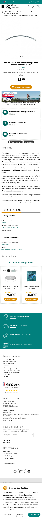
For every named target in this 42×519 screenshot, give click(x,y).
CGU (8, 374)
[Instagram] (20, 471)
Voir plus (7, 147)
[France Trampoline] (14, 6)
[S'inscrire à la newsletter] (32, 435)
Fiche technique (16, 142)
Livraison (6, 366)
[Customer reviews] (11, 384)
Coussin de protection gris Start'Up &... (10, 287)
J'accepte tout (34, 515)
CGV (4, 374)
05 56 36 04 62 (8, 410)
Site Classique (10, 464)
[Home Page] (3, 12)
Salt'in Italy (8, 456)
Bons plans (6, 442)
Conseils (5, 376)
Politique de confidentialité (11, 372)
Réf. (18, 69)
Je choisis (20, 515)
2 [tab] (22, 56)
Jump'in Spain (9, 458)
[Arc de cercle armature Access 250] (21, 38)
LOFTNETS (8, 451)
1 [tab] (20, 56)
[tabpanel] (21, 38)
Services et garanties (9, 361)
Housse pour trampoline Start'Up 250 (31, 287)
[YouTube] (29, 471)
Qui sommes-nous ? (9, 359)
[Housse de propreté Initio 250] (31, 276)
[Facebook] (15, 471)
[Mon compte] (34, 6)
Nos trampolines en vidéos (11, 370)
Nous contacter (7, 420)
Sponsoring (13, 368)
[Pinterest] (24, 471)
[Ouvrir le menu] (3, 6)
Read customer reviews (11, 393)
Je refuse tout (7, 515)
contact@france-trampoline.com (14, 418)
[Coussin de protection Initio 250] (10, 276)
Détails (21, 75)
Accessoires (29, 142)
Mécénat (5, 368)
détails (13, 114)
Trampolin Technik (11, 454)
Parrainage (6, 440)
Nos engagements (8, 364)
